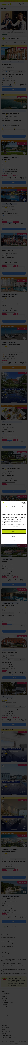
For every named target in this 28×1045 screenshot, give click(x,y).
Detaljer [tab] (14, 506)
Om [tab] (23, 506)
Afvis (14, 540)
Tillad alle (14, 531)
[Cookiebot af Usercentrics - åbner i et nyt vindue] (20, 503)
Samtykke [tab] (5, 506)
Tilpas (13, 536)
